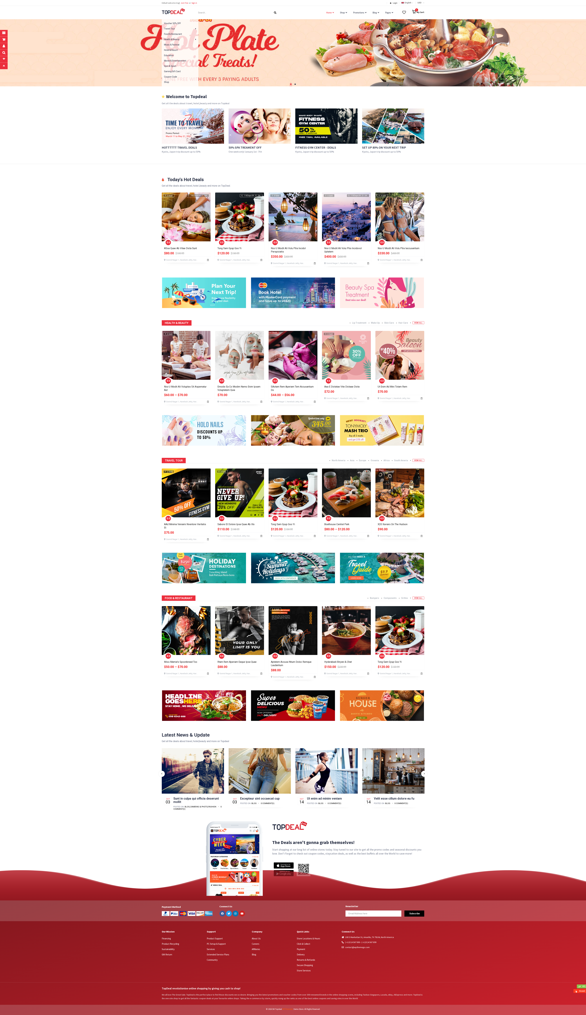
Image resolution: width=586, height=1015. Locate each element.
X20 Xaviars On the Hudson (392, 524)
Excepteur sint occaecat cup (260, 798)
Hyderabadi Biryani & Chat (338, 661)
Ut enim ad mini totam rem (392, 386)
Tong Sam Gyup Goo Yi (229, 248)
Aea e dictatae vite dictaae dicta (342, 386)
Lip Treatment (359, 323)
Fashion (212, 807)
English (408, 3)
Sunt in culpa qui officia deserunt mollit (196, 800)
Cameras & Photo (199, 807)
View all (418, 323)
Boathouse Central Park (336, 524)
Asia (352, 460)
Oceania (375, 460)
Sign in (194, 3)
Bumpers (374, 598)
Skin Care (389, 323)
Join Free (184, 3)
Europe (362, 460)
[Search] (275, 12)
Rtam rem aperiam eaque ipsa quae (237, 661)
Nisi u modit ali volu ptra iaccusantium (398, 248)
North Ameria (338, 460)
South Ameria (401, 460)
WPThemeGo (287, 1009)
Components (390, 598)
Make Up (375, 323)
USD (419, 3)
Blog (187, 807)
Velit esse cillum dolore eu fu (394, 798)
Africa (386, 460)
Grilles (404, 598)
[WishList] (208, 260)
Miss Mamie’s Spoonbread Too (180, 661)
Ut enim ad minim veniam (324, 798)
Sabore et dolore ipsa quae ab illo (236, 524)
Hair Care (403, 323)
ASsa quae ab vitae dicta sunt (180, 248)
